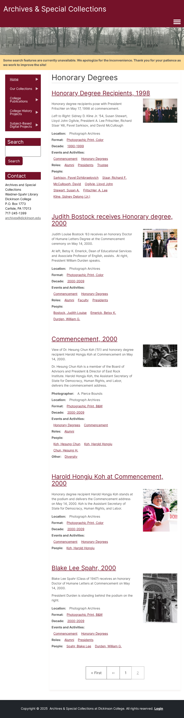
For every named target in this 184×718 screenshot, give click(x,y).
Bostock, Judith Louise (70, 313)
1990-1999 (75, 146)
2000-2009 (75, 281)
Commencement (65, 159)
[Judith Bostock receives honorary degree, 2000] (160, 243)
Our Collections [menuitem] (18, 90)
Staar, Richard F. (114, 177)
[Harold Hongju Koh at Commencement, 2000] (160, 510)
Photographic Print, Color (85, 140)
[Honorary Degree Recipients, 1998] (160, 110)
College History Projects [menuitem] (18, 114)
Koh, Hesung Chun (66, 444)
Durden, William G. (66, 319)
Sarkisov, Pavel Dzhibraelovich (76, 177)
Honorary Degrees (94, 159)
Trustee (102, 165)
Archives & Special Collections (54, 9)
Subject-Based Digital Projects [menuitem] (18, 126)
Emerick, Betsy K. (103, 313)
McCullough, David (67, 184)
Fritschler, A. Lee (95, 190)
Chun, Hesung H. (65, 450)
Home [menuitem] (11, 80)
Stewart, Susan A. (66, 190)
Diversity (71, 456)
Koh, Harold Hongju (98, 444)
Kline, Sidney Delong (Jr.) (71, 196)
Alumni (69, 165)
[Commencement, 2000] (160, 355)
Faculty (83, 300)
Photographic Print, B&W (85, 406)
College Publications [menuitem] (16, 101)
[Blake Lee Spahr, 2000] (160, 598)
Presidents (85, 165)
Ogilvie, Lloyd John (99, 184)
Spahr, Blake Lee (78, 646)
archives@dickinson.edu (23, 218)
